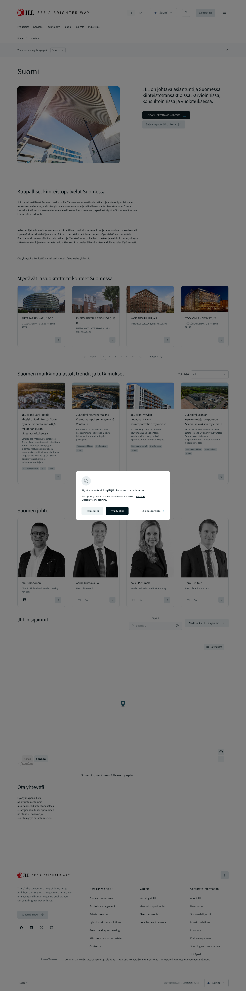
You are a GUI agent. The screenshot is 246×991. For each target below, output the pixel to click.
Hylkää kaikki (92, 511)
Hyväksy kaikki (117, 511)
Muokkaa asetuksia (153, 511)
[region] (123, 495)
